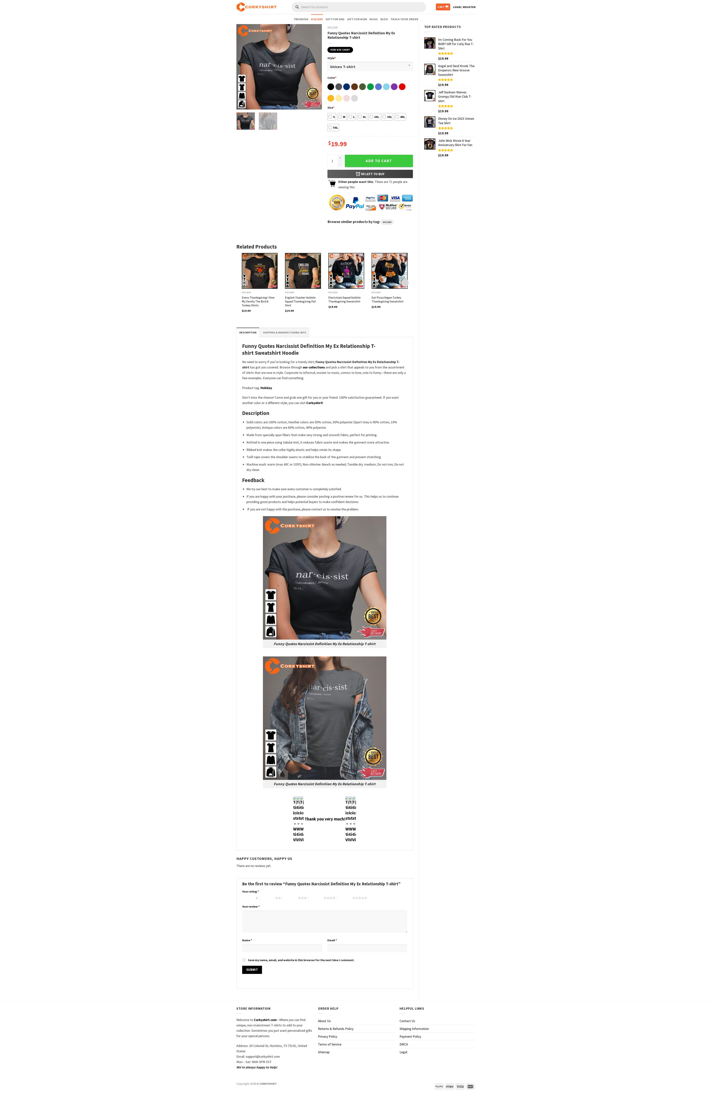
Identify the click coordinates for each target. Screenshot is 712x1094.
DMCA (404, 1044)
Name (247, 940)
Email (332, 940)
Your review (251, 906)
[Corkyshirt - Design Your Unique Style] (256, 7)
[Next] (315, 66)
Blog (384, 19)
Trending (301, 19)
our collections (314, 367)
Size (330, 107)
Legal (403, 1052)
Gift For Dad (335, 19)
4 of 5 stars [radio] (316, 897)
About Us (324, 1021)
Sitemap (323, 1052)
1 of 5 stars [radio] (247, 897)
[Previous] (242, 66)
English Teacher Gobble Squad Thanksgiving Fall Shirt (300, 301)
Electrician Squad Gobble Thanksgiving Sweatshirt (344, 299)
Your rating (250, 891)
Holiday (317, 19)
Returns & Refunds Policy (335, 1029)
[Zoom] (242, 104)
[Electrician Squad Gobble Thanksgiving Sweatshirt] (346, 271)
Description (247, 332)
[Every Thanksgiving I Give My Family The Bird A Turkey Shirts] (259, 271)
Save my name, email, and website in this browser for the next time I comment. (301, 960)
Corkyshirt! (314, 403)
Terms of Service (329, 1044)
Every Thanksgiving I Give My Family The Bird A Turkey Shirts (258, 301)
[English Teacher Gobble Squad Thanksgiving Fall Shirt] (303, 271)
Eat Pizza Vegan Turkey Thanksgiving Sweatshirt (388, 299)
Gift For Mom (357, 19)
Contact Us (407, 1021)
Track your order (404, 19)
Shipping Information (414, 1029)
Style (331, 58)
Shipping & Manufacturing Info (284, 332)
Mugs (374, 19)
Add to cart (379, 160)
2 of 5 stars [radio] (267, 897)
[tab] (247, 332)
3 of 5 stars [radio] (290, 897)
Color (331, 78)
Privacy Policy (327, 1036)
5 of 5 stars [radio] (344, 897)
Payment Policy (410, 1036)
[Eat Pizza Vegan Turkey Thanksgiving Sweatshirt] (389, 271)
